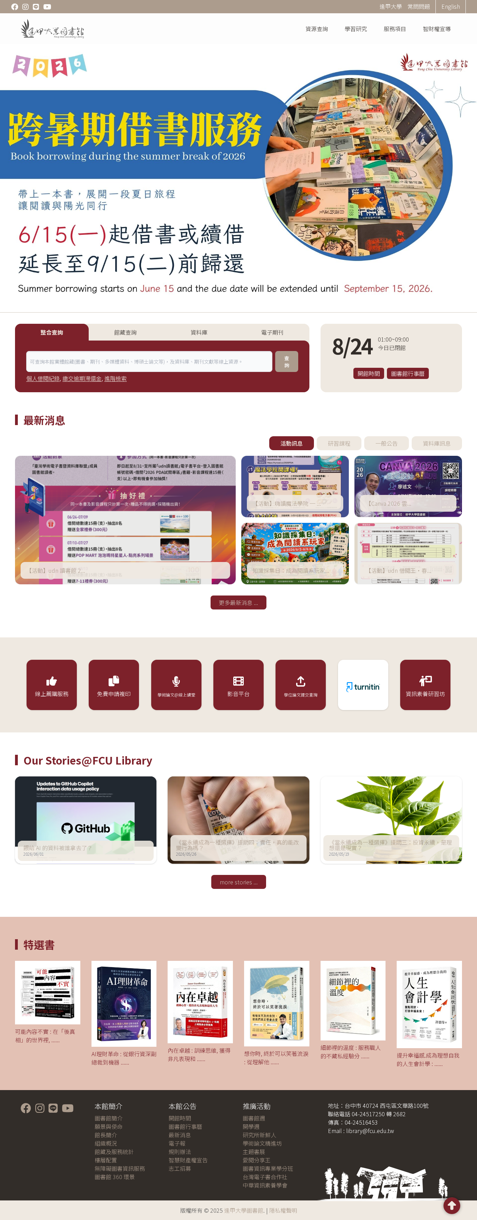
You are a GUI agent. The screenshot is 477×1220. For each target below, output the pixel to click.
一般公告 (386, 443)
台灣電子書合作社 (265, 1176)
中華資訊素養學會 (265, 1185)
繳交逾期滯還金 (82, 378)
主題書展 (254, 1151)
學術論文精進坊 (262, 1143)
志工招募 (180, 1168)
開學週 (251, 1126)
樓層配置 (106, 1160)
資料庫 (199, 332)
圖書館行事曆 (408, 373)
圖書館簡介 (109, 1118)
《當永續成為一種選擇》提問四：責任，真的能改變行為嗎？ (237, 845)
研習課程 (339, 443)
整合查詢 (52, 332)
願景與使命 (109, 1126)
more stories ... (239, 882)
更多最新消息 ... (238, 602)
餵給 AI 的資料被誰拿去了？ (58, 847)
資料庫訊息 (437, 443)
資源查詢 (317, 28)
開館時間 (369, 373)
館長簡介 (106, 1135)
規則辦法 (180, 1151)
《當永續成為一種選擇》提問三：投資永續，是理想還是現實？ (390, 845)
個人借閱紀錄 (43, 378)
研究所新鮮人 (259, 1135)
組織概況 (106, 1143)
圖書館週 (254, 1118)
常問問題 (419, 6)
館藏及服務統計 (114, 1151)
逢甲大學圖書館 (243, 1210)
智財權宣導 (437, 28)
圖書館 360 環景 (115, 1176)
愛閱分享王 (257, 1160)
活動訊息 (291, 443)
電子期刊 (272, 332)
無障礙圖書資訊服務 (120, 1168)
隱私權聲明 (283, 1210)
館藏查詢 (125, 332)
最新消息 (180, 1135)
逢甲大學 (391, 6)
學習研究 (356, 28)
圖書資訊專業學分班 (268, 1168)
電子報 (177, 1143)
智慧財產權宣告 (188, 1160)
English (450, 6)
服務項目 (395, 28)
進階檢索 (115, 378)
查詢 (286, 361)
